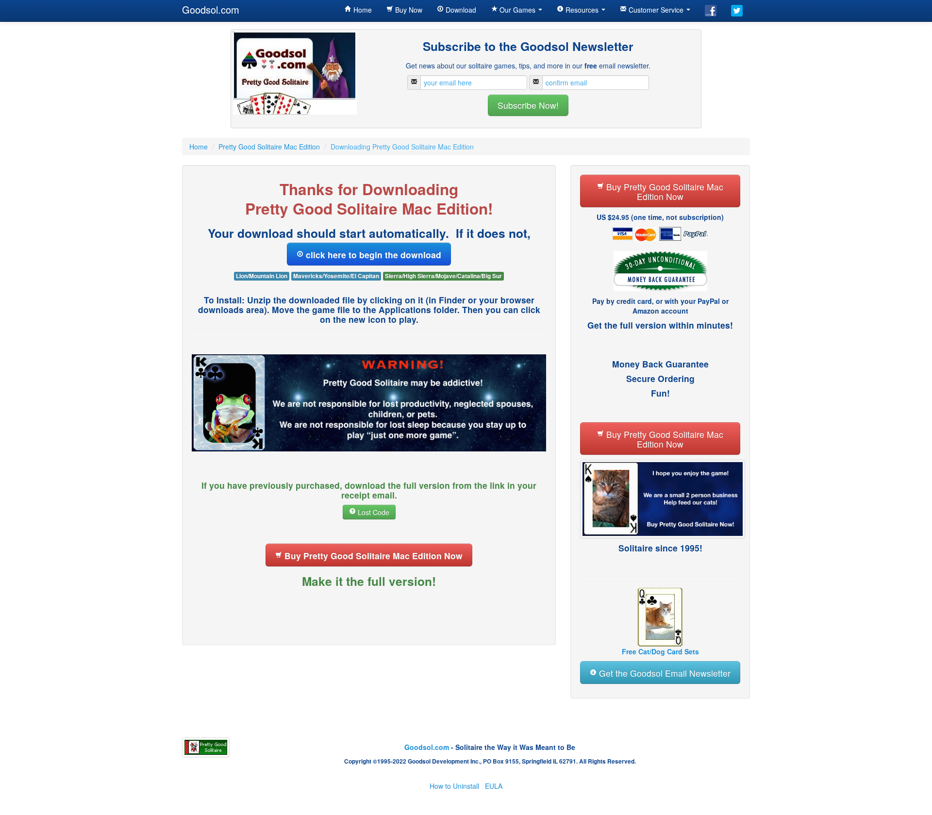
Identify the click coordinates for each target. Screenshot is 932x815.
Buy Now (407, 10)
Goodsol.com (210, 9)
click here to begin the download (372, 255)
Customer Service (656, 10)
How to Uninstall (454, 786)
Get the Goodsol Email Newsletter (664, 673)
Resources (582, 10)
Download (460, 10)
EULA (493, 786)
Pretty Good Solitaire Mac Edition (269, 146)
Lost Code (372, 512)
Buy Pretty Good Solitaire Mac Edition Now (372, 555)
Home (361, 10)
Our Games (517, 10)
